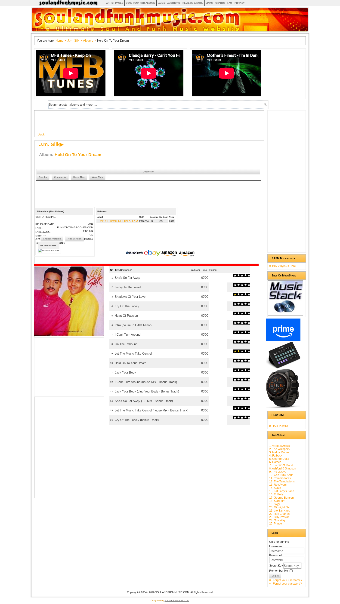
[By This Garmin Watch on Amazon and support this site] (283, 407)
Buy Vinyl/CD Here (284, 266)
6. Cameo (275, 462)
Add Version (74, 238)
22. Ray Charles (279, 513)
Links (209, 3)
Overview (148, 171)
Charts (220, 3)
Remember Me (278, 570)
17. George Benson (281, 497)
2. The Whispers (279, 449)
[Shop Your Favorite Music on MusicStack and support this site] (285, 313)
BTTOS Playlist (278, 425)
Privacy (240, 3)
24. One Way (277, 520)
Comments (60, 177)
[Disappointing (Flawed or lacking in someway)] (236, 275)
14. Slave (275, 488)
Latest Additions (169, 3)
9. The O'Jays (277, 471)
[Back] (41, 134)
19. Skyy (274, 504)
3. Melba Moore (279, 452)
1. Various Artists (279, 446)
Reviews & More (192, 3)
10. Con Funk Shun (281, 475)
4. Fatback (275, 455)
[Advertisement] (121, 123)
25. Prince (275, 523)
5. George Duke (279, 458)
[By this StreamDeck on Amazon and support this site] (283, 367)
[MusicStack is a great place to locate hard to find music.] (135, 253)
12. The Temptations (282, 481)
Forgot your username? (287, 580)
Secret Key (276, 565)
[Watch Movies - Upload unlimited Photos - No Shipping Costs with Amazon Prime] (283, 340)
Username (275, 546)
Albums (88, 40)
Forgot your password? (287, 583)
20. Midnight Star (280, 507)
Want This (97, 177)
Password (275, 555)
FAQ (229, 3)
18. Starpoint (277, 501)
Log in (275, 575)
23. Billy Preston (279, 517)
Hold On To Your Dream (78, 154)
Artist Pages (114, 3)
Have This (79, 177)
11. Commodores (280, 478)
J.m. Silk (73, 40)
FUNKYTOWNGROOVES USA (117, 221)
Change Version (52, 238)
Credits (43, 177)
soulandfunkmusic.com (177, 600)
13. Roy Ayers (278, 484)
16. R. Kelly (276, 494)
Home (59, 40)
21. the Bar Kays (279, 510)
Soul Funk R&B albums (140, 3)
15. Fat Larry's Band (281, 491)
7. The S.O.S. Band (281, 465)
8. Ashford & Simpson (282, 468)
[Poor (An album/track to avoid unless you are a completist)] (235, 275)
